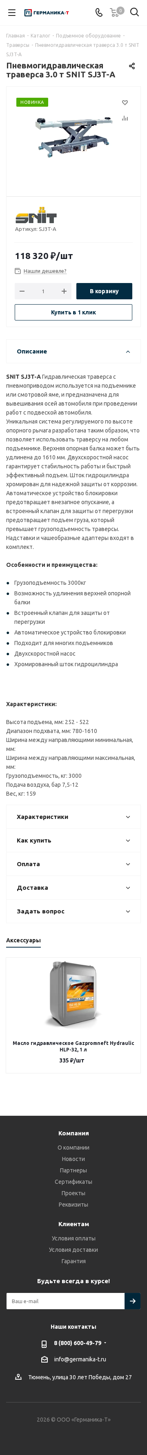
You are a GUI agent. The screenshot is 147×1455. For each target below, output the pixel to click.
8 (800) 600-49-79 (77, 1343)
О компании (73, 1147)
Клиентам (73, 1223)
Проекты (73, 1193)
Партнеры (73, 1170)
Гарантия (74, 1261)
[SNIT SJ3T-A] (73, 138)
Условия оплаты (74, 1238)
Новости (73, 1159)
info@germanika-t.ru (80, 1359)
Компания (73, 1133)
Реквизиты (73, 1204)
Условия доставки (73, 1250)
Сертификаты (73, 1181)
